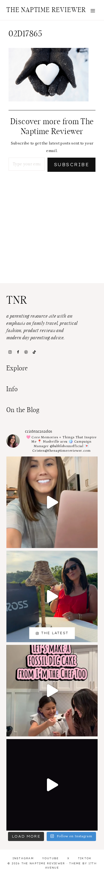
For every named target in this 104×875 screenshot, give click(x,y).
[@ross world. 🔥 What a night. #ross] (52, 596)
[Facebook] (17, 351)
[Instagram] (9, 351)
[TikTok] (34, 351)
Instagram (23, 858)
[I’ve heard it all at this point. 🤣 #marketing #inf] (52, 502)
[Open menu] (93, 10)
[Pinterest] (26, 351)
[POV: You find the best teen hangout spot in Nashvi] (52, 785)
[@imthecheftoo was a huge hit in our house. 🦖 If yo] (52, 690)
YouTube (50, 858)
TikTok (85, 858)
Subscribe (71, 164)
